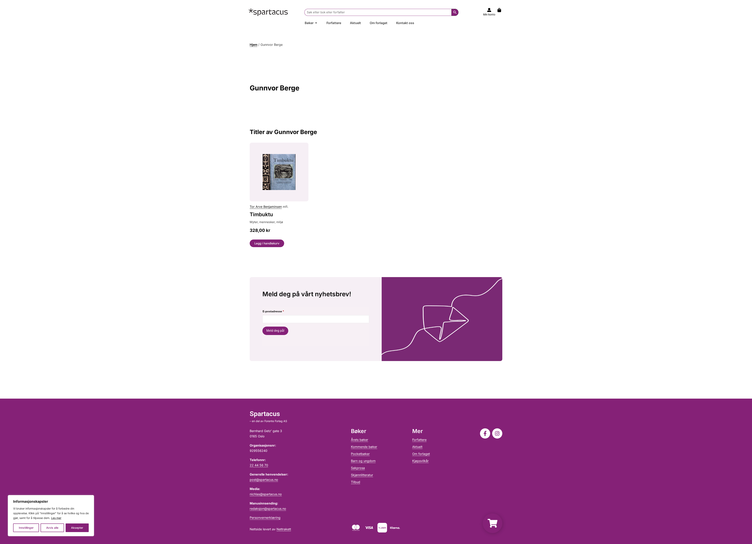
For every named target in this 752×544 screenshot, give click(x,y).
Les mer (56, 518)
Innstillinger (26, 527)
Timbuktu (261, 214)
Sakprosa (358, 468)
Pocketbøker (360, 454)
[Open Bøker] (316, 23)
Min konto (489, 14)
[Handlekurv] (501, 10)
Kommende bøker (364, 447)
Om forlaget (421, 454)
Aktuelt (417, 447)
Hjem (253, 45)
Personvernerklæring (265, 518)
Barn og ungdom (363, 461)
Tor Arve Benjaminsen (266, 207)
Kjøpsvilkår (420, 461)
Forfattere (419, 440)
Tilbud (355, 482)
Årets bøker (359, 440)
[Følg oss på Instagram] (497, 433)
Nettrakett (284, 529)
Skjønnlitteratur (362, 475)
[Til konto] (489, 10)
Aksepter (77, 527)
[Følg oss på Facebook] (485, 433)
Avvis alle (52, 527)
